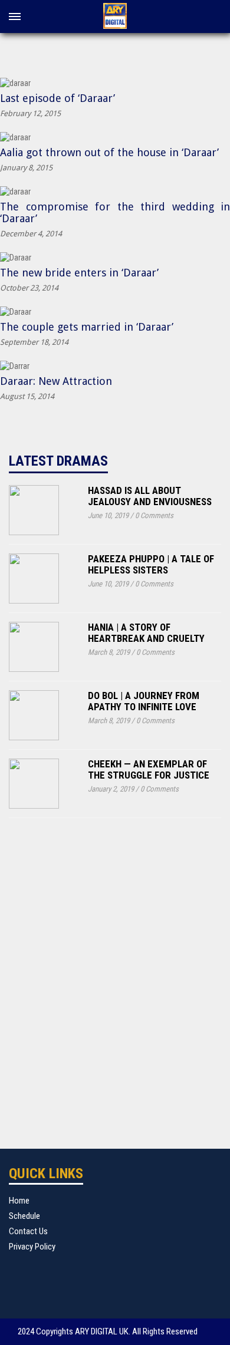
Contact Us (28, 1231)
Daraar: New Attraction (56, 381)
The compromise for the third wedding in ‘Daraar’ (115, 212)
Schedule (24, 1216)
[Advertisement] (115, 974)
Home (19, 1200)
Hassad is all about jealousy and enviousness (150, 495)
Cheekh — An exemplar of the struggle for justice (148, 769)
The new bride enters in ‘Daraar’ (79, 272)
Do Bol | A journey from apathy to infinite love (143, 701)
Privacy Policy (32, 1246)
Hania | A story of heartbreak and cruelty (146, 632)
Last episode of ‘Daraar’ (57, 98)
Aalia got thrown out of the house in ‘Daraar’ (109, 152)
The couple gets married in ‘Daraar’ (86, 327)
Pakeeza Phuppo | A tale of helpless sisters (151, 564)
